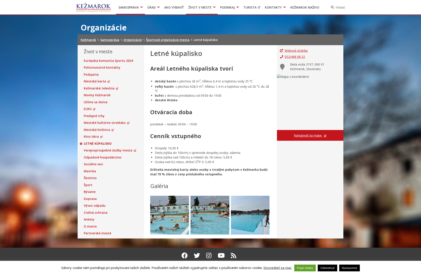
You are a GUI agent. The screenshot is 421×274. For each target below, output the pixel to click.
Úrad (151, 7)
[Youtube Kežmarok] (221, 255)
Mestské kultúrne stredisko (105, 123)
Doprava (90, 199)
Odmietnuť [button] (327, 268)
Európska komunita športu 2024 (108, 61)
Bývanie (90, 192)
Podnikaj (227, 7)
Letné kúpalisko (98, 144)
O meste (90, 226)
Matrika (90, 171)
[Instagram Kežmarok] (209, 255)
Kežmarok (93, 7)
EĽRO (88, 109)
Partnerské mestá (97, 233)
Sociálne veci (93, 164)
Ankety (89, 219)
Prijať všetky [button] (305, 268)
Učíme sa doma (95, 102)
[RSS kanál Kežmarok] (233, 255)
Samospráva (128, 7)
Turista (250, 7)
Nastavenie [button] (349, 268)
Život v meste (200, 7)
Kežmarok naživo (304, 7)
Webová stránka (296, 50)
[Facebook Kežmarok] (185, 255)
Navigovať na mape (308, 135)
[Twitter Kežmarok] (197, 255)
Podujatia (91, 75)
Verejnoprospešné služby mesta (108, 150)
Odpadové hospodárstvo (102, 157)
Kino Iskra (91, 137)
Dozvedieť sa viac (278, 267)
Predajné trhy (94, 116)
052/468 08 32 (295, 57)
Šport (88, 185)
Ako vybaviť (174, 7)
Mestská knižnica (97, 130)
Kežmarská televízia (99, 88)
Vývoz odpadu (94, 206)
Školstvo (90, 178)
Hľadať (340, 7)
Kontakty (273, 7)
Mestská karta (95, 81)
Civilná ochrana (95, 213)
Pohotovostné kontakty (102, 67)
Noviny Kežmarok (97, 95)
